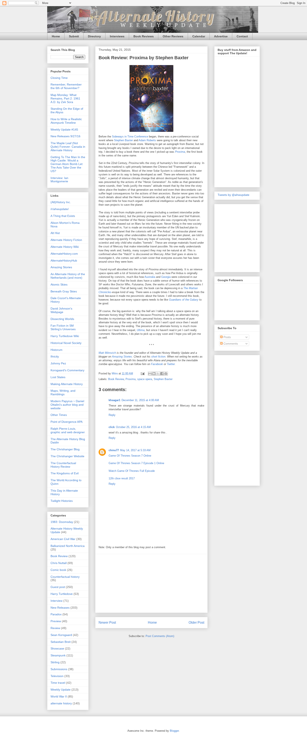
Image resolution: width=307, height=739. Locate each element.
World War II (59, 696)
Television (57, 676)
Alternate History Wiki (65, 246)
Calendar (198, 36)
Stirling (55, 662)
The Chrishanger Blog (65, 449)
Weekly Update (61, 689)
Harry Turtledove (62, 593)
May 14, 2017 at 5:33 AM (135, 450)
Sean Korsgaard (61, 635)
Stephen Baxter (123, 140)
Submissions (59, 669)
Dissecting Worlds (62, 319)
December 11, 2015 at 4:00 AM (140, 400)
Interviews (117, 36)
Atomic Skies (59, 284)
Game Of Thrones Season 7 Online (130, 455)
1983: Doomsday (62, 522)
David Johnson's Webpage (61, 310)
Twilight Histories (62, 500)
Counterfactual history (65, 576)
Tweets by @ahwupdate (233, 194)
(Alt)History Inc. (61, 202)
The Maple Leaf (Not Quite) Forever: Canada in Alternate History (68, 146)
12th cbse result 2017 (122, 478)
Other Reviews (173, 36)
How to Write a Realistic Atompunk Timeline (66, 120)
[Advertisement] (151, 583)
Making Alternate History (67, 384)
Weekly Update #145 (64, 129)
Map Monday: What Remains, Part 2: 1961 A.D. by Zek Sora (65, 98)
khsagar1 (114, 400)
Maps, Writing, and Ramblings (63, 392)
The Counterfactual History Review (63, 464)
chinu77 (114, 450)
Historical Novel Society (66, 343)
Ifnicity (55, 356)
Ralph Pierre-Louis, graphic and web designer (68, 430)
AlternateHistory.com (64, 253)
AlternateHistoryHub (64, 260)
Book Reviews (143, 36)
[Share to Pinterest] (166, 373)
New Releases (60, 607)
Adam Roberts (147, 140)
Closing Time (59, 77)
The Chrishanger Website (67, 456)
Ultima (141, 330)
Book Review (116, 379)
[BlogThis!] (154, 373)
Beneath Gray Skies (64, 291)
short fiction (158, 356)
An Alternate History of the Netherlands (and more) (68, 275)
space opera (144, 379)
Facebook (157, 364)
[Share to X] (158, 373)
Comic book (58, 570)
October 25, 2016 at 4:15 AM (133, 427)
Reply (112, 415)
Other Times (59, 415)
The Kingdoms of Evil (65, 473)
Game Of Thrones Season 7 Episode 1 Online (136, 463)
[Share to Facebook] (162, 373)
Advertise (221, 36)
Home (56, 36)
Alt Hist (55, 233)
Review (55, 628)
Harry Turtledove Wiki (65, 336)
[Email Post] (142, 373)
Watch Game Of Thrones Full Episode (132, 470)
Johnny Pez (58, 363)
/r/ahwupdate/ (60, 209)
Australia (150, 276)
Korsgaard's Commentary (67, 370)
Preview (56, 621)
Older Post (196, 622)
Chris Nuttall (59, 563)
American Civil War (63, 539)
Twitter (171, 364)
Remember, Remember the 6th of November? (66, 86)
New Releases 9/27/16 (65, 136)
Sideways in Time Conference (130, 136)
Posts (227, 337)
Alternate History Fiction (66, 240)
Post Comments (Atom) (160, 636)
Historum (56, 349)
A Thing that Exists (63, 216)
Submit (74, 36)
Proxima (180, 151)
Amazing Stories (122, 356)
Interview (56, 600)
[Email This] (150, 373)
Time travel (58, 682)
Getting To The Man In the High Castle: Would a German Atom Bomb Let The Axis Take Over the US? (68, 164)
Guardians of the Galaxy (183, 299)
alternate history (61, 703)
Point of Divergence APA (66, 421)
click (112, 427)
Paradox (56, 614)
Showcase (57, 648)
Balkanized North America (68, 546)
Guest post (58, 587)
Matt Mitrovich (107, 352)
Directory (94, 36)
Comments (230, 343)
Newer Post (107, 622)
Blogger (174, 730)
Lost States (58, 377)
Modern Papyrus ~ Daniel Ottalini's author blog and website (67, 404)
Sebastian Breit (61, 641)
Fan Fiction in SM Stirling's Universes (63, 327)
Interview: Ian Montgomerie (59, 179)
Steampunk (58, 655)
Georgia (166, 276)
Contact (242, 36)
